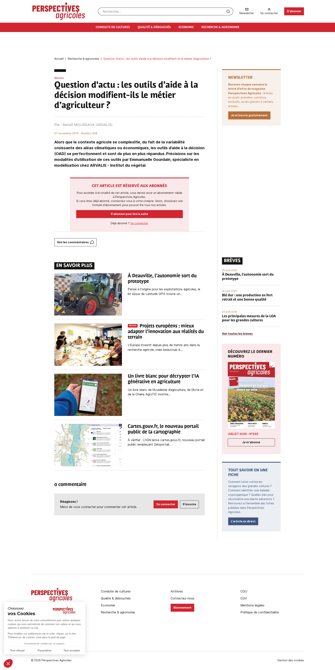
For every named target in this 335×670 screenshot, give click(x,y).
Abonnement (182, 607)
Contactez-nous (182, 598)
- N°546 (243, 433)
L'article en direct (243, 521)
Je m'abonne (251, 442)
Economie (108, 605)
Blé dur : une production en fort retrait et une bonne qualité (247, 298)
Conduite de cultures (116, 591)
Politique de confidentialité (259, 612)
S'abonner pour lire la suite (129, 214)
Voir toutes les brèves (237, 333)
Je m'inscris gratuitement (249, 115)
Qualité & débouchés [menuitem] (154, 27)
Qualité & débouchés (116, 598)
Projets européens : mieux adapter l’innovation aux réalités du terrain (166, 332)
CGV (243, 598)
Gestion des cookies (290, 660)
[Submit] (228, 11)
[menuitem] (246, 11)
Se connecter (139, 223)
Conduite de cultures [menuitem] (113, 27)
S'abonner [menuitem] (294, 11)
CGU (243, 591)
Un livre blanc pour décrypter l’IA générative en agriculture (163, 379)
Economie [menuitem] (186, 27)
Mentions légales (252, 605)
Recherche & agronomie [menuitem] (220, 27)
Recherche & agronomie (118, 612)
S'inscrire (189, 504)
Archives (177, 591)
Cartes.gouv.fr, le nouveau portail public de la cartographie (163, 429)
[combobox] (165, 11)
